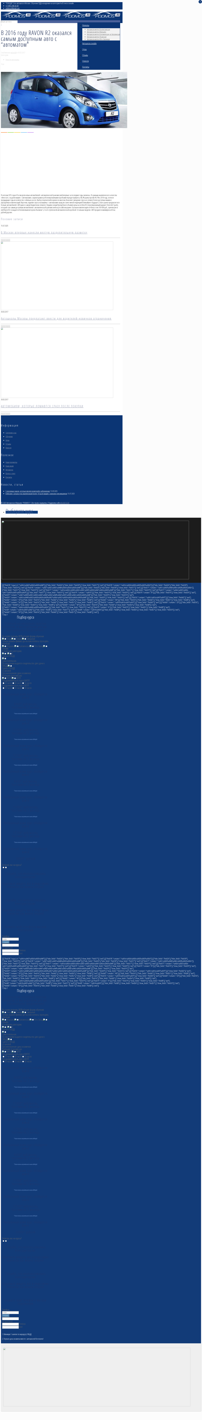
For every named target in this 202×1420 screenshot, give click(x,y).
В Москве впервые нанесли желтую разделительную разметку (44, 232)
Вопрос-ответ (10, 473)
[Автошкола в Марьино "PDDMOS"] (60, 17)
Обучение (9, 436)
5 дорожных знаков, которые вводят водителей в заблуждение (28, 491)
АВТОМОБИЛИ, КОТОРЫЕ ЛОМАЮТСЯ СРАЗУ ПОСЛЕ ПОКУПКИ (42, 406)
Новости (8, 447)
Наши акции (10, 466)
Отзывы (8, 444)
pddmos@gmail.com (13, 8)
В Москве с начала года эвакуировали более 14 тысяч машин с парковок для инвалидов (36, 493)
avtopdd (13, 52)
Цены (7, 440)
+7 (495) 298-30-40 (12, 5)
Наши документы (11, 462)
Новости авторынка (12, 59)
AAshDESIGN (65, 502)
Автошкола (9, 469)
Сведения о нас (11, 432)
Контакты (9, 477)
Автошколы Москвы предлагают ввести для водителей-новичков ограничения (56, 318)
